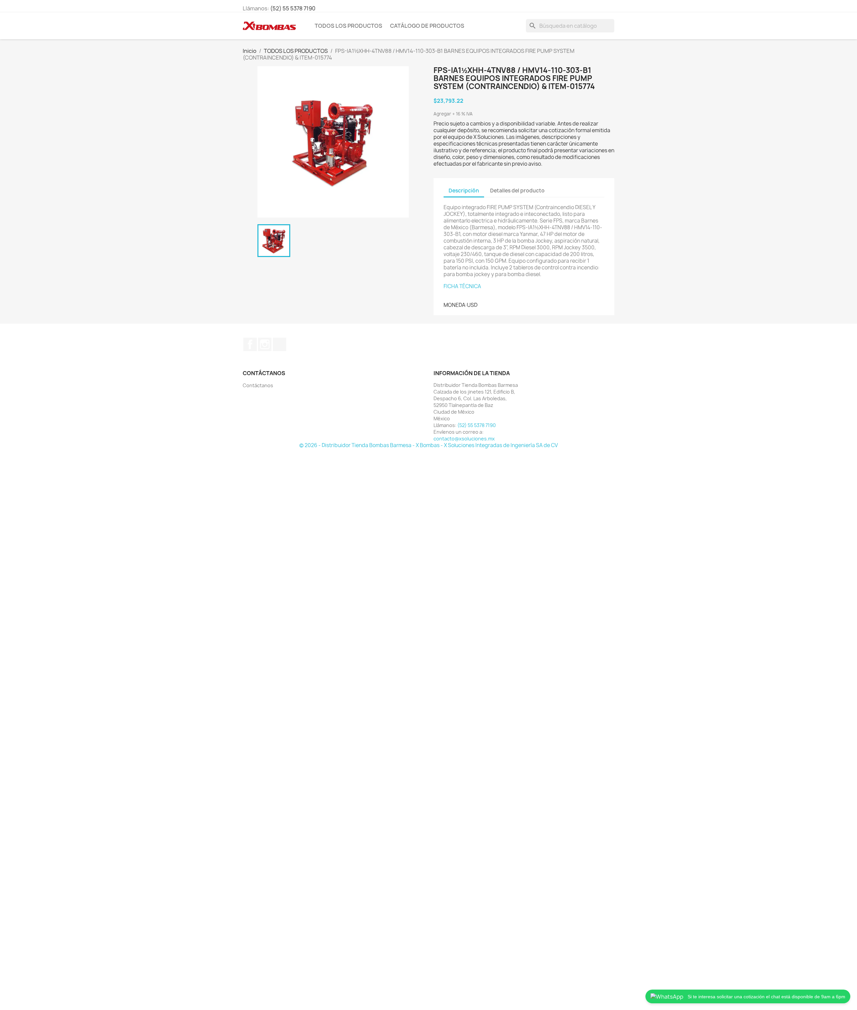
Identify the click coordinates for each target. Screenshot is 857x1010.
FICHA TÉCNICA (462, 286)
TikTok (279, 344)
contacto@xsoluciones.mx (464, 438)
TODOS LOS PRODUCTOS (348, 25)
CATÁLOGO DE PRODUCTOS (427, 25)
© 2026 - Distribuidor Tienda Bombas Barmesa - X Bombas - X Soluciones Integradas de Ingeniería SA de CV (428, 445)
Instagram (264, 344)
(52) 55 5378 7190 (292, 8)
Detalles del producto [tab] (517, 190)
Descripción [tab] (464, 190)
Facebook (250, 344)
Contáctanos (258, 385)
